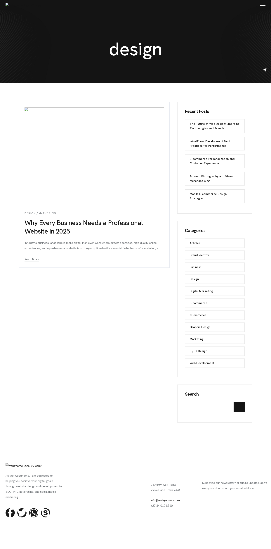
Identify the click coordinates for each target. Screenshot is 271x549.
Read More (32, 259)
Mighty (128, 541)
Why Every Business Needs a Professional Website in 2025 (84, 227)
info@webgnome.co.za (165, 500)
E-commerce (198, 303)
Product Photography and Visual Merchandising (211, 178)
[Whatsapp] (33, 512)
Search (192, 394)
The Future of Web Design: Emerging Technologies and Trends (214, 126)
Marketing (47, 213)
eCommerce (198, 315)
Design (30, 213)
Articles (195, 243)
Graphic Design (200, 327)
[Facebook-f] (10, 512)
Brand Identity (199, 255)
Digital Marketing (201, 291)
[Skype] (45, 512)
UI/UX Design (198, 351)
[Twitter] (22, 512)
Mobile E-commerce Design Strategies (208, 196)
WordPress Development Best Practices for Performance (210, 143)
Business (195, 267)
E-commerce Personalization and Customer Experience (212, 161)
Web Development (202, 363)
